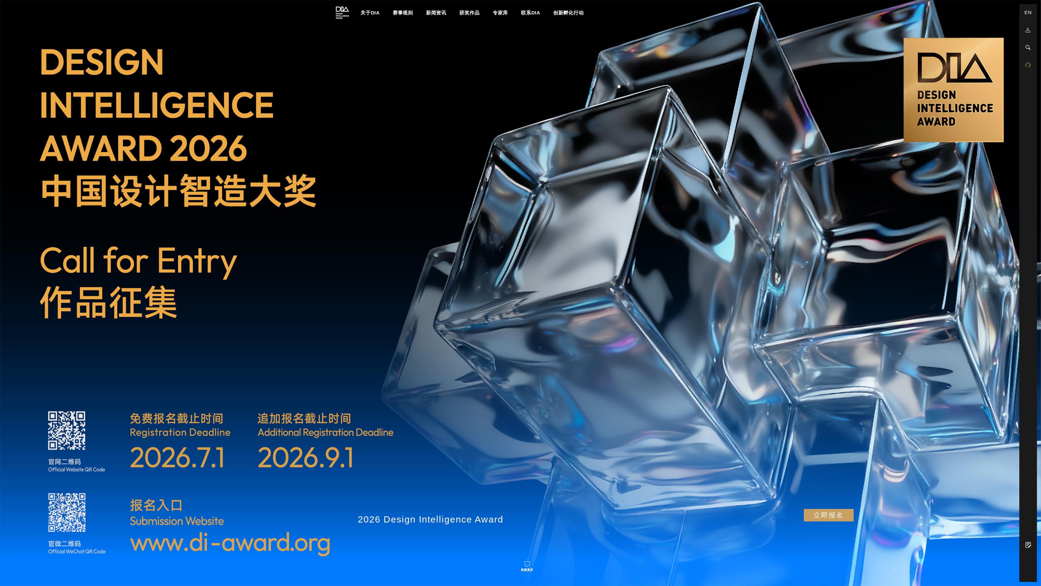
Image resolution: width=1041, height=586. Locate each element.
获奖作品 (470, 12)
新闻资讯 (436, 12)
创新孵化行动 (568, 12)
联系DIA (530, 12)
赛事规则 (403, 12)
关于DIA (370, 12)
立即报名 (829, 515)
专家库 (500, 12)
